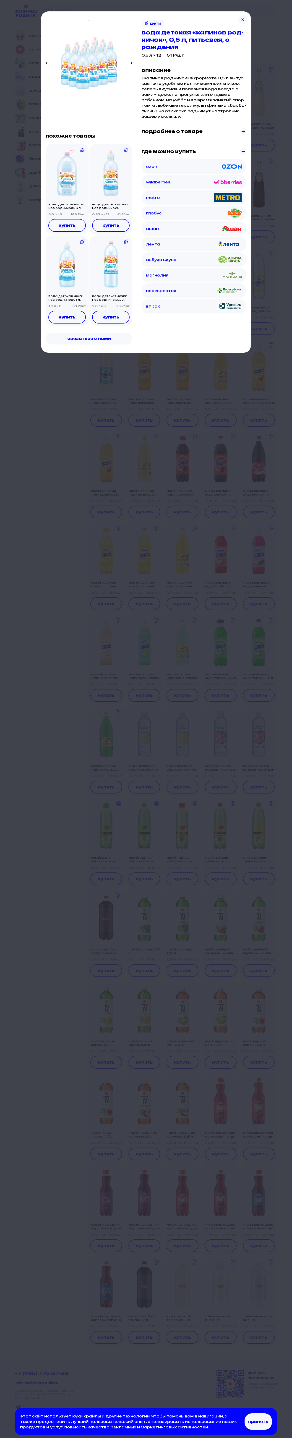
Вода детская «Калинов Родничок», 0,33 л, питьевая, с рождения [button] (110, 206)
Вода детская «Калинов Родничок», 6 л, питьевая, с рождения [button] (66, 206)
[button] (67, 173)
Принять (258, 1421)
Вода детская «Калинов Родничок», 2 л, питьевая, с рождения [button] (110, 298)
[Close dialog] (242, 19)
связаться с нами (89, 338)
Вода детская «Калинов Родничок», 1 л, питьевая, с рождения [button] (66, 298)
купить (67, 225)
